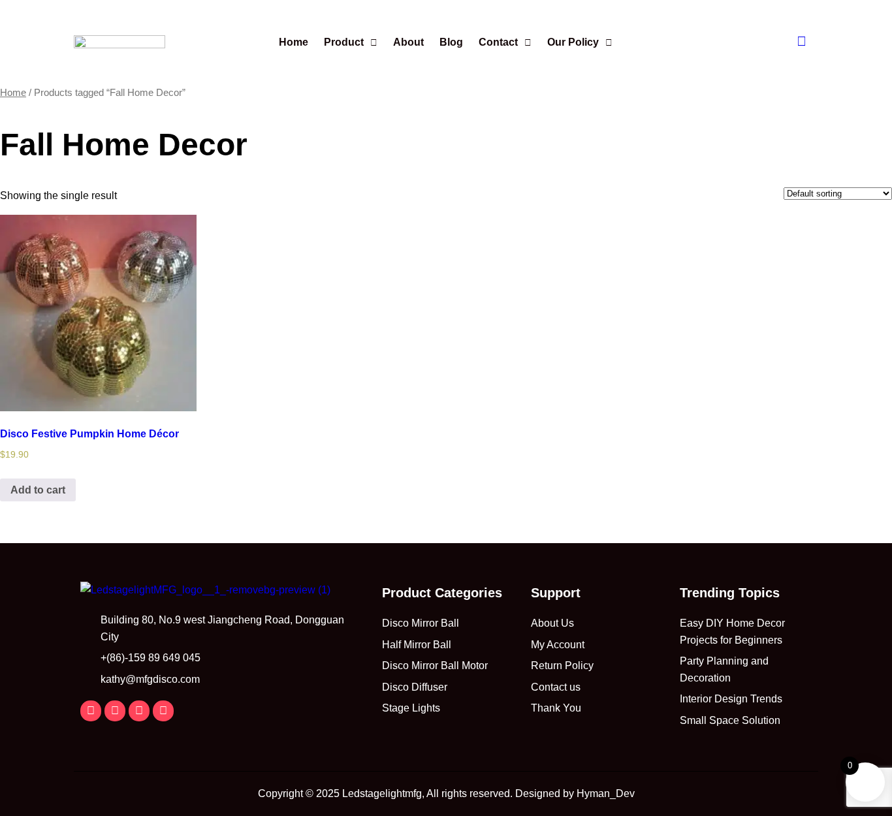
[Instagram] (114, 710)
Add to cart (37, 489)
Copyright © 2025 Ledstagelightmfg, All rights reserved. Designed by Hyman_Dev (446, 793)
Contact (498, 42)
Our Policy (573, 42)
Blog (451, 42)
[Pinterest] (139, 710)
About (408, 42)
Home (293, 42)
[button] (350, 42)
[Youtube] (163, 710)
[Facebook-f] (90, 710)
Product (344, 42)
